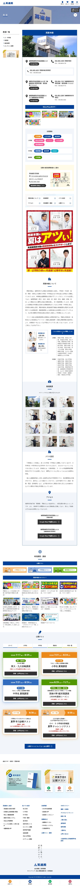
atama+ (54, 151)
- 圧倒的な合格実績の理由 (10, 811)
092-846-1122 (59, 81)
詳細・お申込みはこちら (20, 673)
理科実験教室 (39, 144)
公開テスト (62, 203)
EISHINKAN (38, 877)
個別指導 (57, 136)
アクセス (30, 203)
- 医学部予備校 (26, 830)
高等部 (6, 40)
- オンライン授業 (27, 827)
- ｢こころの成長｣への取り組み (11, 824)
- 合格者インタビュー (47, 815)
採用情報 (43, 868)
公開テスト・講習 (46, 833)
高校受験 (38, 151)
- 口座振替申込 (45, 828)
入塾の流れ (64, 820)
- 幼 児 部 (25, 808)
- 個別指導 (25, 833)
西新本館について (33, 198)
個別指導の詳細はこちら (38, 185)
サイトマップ (31, 871)
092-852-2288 (59, 95)
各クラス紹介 (26, 805)
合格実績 (44, 805)
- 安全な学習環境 (8, 821)
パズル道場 (59, 140)
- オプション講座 (27, 839)
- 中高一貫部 (25, 818)
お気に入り (67, 4)
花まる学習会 (39, 140)
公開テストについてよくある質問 (39, 746)
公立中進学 (47, 136)
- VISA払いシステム (47, 825)
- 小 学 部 (25, 811)
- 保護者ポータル (46, 822)
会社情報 (36, 868)
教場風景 (45, 198)
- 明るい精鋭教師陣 (8, 815)
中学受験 (38, 136)
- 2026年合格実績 (46, 808)
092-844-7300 (35, 181)
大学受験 (38, 157)
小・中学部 (7, 37)
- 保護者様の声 (7, 828)
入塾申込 (63, 830)
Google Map (34, 64)
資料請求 (72, 4)
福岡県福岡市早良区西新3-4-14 (49, 529)
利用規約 (50, 871)
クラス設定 (62, 198)
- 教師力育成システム (9, 818)
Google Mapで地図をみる (48, 522)
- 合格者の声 (45, 811)
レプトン (49, 140)
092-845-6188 (59, 61)
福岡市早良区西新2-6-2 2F (37, 81)
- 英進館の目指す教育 (9, 808)
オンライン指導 (8, 46)
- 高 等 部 (25, 821)
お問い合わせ (64, 834)
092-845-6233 (34, 70)
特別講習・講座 (47, 203)
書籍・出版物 (64, 809)
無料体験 (63, 827)
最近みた (62, 4)
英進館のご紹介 (7, 805)
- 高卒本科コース (27, 824)
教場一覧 (63, 816)
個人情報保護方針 (41, 871)
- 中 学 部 (25, 815)
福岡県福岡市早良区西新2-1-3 (38, 61)
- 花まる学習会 (26, 836)
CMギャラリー (65, 805)
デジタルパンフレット (67, 812)
